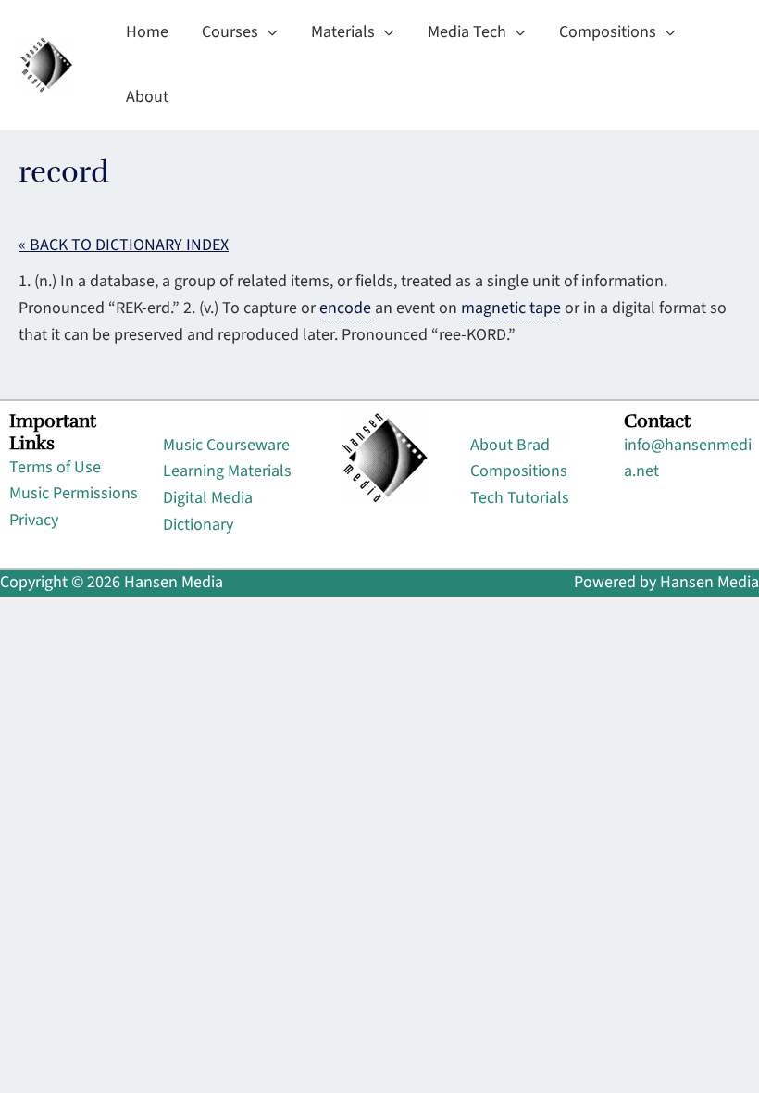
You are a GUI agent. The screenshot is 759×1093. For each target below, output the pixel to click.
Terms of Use (55, 467)
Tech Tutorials (519, 497)
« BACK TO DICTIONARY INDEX (124, 245)
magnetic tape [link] (511, 308)
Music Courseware (226, 445)
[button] (268, 32)
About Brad (510, 445)
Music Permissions (73, 493)
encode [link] (345, 308)
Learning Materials (227, 471)
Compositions (518, 471)
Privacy (33, 520)
